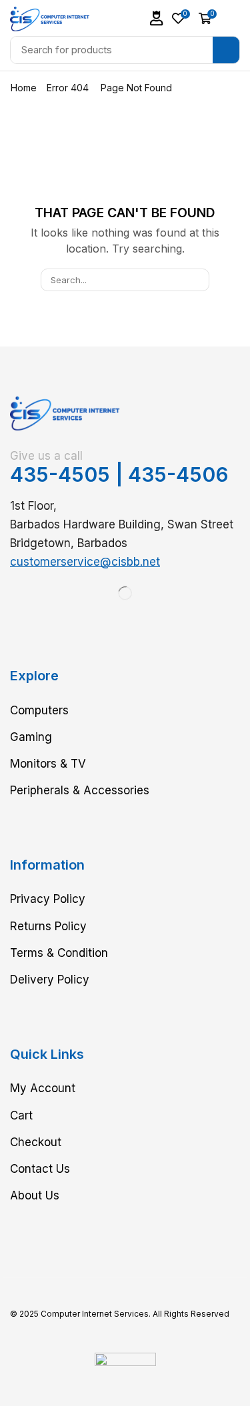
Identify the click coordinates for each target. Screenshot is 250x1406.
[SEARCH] (197, 280)
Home (24, 87)
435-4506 (178, 474)
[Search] (226, 50)
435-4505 (60, 474)
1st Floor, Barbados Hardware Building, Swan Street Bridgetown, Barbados (121, 524)
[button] (157, 18)
